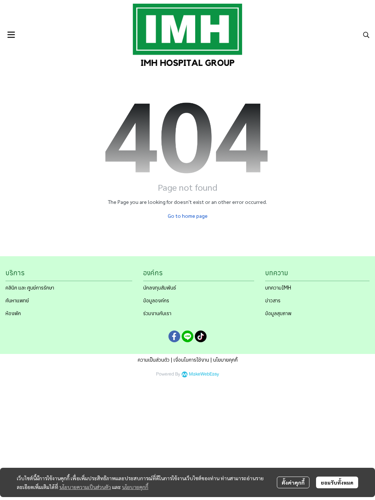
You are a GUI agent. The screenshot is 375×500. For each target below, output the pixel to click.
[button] (366, 35)
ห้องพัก (13, 313)
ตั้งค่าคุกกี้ (293, 482)
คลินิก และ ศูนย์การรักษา (29, 287)
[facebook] (174, 336)
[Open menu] (11, 34)
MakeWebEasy (204, 374)
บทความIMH (278, 287)
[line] (187, 336)
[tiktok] (201, 336)
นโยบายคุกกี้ (135, 487)
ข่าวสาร (273, 300)
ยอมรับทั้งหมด (337, 482)
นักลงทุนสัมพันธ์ (159, 287)
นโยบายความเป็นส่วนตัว (85, 487)
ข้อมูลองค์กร (156, 300)
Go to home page (188, 215)
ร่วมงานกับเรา (157, 313)
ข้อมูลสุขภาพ (278, 313)
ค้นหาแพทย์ (17, 300)
